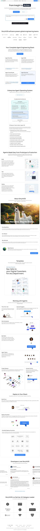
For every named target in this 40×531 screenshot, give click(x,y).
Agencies (17, 525)
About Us (24, 525)
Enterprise (20, 525)
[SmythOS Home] (3, 0)
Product (20, 0)
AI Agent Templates (29, 525)
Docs (25, 0)
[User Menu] (38, 1)
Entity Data (25, 529)
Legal (26, 526)
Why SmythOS (16, 0)
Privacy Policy (23, 526)
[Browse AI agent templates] (20, 285)
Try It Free (35, 0)
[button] (26, 19)
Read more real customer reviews (20, 491)
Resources (18, 526)
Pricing (22, 0)
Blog (29, 526)
